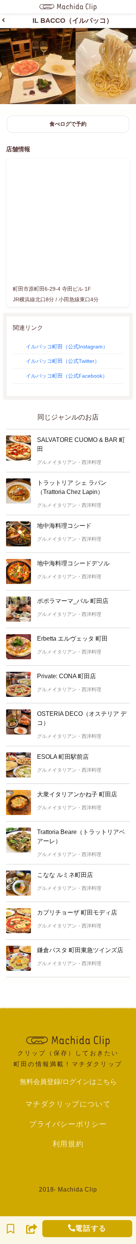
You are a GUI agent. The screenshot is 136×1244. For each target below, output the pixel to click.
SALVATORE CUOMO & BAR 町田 (81, 444)
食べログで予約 (68, 124)
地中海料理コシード (64, 525)
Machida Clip (77, 1189)
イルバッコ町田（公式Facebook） (67, 376)
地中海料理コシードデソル (73, 563)
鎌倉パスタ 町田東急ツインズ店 (80, 950)
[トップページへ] (68, 6)
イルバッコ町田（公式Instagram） (67, 346)
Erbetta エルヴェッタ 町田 (72, 638)
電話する (91, 1228)
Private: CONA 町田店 (66, 676)
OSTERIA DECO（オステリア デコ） (82, 718)
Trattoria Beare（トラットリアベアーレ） (81, 836)
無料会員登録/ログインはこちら (68, 1082)
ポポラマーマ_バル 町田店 (72, 601)
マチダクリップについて (68, 1104)
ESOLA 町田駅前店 (63, 756)
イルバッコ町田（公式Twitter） (63, 361)
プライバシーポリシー (68, 1124)
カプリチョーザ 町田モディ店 (77, 912)
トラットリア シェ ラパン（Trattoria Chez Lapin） (72, 487)
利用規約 (68, 1144)
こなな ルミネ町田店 (65, 875)
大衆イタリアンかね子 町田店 (77, 794)
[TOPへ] (68, 1040)
